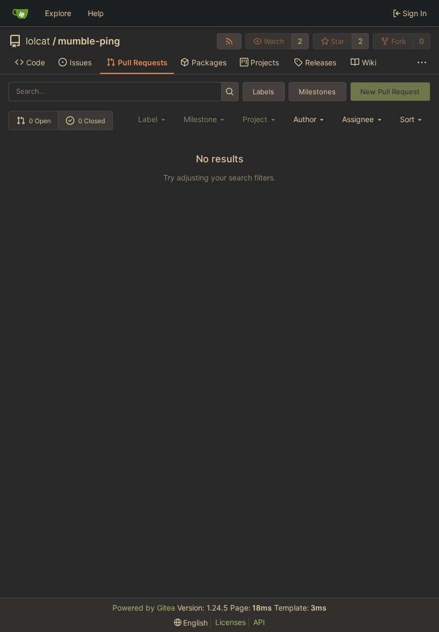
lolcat (38, 41)
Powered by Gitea (143, 607)
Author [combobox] (304, 119)
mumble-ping (89, 41)
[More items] (421, 62)
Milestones (317, 91)
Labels (263, 91)
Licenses (230, 622)
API (259, 622)
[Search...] (230, 91)
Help (96, 13)
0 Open (40, 121)
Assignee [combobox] (358, 119)
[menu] (412, 119)
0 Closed (91, 121)
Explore (58, 13)
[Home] (20, 13)
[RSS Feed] (229, 41)
